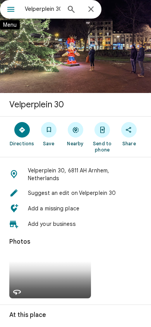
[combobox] (42, 9)
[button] (75, 174)
